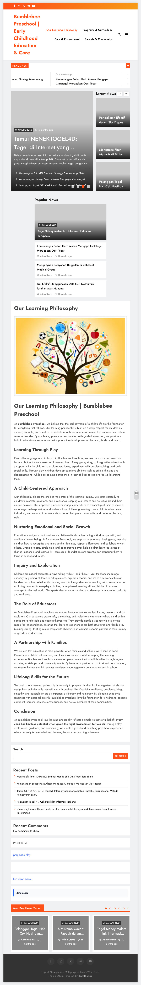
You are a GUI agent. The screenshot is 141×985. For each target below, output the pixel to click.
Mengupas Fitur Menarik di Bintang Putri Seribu (112, 154)
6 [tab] (128, 908)
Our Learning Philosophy (61, 30)
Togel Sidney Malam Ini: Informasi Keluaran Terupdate (111, 933)
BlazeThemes (85, 976)
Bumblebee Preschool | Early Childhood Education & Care (27, 34)
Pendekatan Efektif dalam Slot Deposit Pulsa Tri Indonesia (112, 122)
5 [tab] (123, 908)
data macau (22, 892)
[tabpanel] (52, 141)
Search (18, 749)
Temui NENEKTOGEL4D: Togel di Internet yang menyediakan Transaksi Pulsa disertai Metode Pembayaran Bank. (67, 793)
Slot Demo (19, 867)
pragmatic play (21, 855)
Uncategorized (47, 224)
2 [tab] (78, 187)
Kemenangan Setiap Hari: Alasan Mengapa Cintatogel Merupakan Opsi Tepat (59, 784)
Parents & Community (98, 39)
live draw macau (22, 879)
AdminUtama (46, 256)
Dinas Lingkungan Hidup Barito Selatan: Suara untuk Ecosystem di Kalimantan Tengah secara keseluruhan (67, 811)
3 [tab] (83, 187)
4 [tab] (88, 187)
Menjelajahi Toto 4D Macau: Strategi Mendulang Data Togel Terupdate (55, 777)
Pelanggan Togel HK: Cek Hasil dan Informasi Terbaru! (51, 185)
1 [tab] (73, 187)
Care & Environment (67, 39)
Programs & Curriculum (97, 30)
